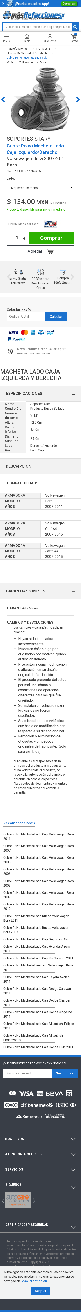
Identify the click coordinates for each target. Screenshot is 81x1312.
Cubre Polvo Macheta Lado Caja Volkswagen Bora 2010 (38, 907)
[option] (40, 99)
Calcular (56, 317)
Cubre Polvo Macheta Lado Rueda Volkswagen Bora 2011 (36, 918)
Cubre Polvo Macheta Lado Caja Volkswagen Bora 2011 (38, 836)
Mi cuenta (50, 41)
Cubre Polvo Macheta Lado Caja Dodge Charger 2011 (36, 1003)
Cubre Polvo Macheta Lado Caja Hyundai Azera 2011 (36, 949)
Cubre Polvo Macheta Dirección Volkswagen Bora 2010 (38, 968)
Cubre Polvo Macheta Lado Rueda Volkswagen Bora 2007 (36, 930)
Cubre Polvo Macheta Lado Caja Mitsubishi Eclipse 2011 (38, 1026)
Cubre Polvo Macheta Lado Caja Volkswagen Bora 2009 (38, 895)
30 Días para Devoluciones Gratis (40, 283)
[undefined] (40, 99)
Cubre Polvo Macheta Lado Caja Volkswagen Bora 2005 (38, 860)
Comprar (51, 238)
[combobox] (40, 187)
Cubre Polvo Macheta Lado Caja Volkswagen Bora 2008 (38, 883)
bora (43, 62)
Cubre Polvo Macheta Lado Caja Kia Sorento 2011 (38, 958)
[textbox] (40, 26)
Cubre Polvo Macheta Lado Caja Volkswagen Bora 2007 (38, 848)
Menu (6, 40)
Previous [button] (3, 99)
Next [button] (78, 99)
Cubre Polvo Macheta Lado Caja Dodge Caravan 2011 (37, 991)
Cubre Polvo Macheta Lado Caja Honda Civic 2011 (38, 1047)
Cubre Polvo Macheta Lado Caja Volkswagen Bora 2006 (38, 871)
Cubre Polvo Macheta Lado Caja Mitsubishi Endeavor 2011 (33, 1038)
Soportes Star (50, 224)
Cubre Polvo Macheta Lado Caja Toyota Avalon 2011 (36, 979)
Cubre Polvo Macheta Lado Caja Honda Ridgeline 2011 (37, 1014)
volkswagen (26, 62)
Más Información (34, 1281)
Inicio (27, 41)
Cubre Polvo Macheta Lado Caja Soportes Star (36, 939)
